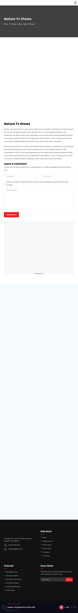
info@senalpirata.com (15, 549)
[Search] (71, 2)
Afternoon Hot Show (13, 579)
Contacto (46, 556)
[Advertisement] (39, 52)
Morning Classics (12, 576)
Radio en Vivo (48, 541)
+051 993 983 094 (14, 545)
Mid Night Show (11, 572)
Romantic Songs (12, 583)
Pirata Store (47, 548)
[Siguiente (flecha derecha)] (74, 306)
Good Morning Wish (13, 586)
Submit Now (11, 215)
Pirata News (47, 545)
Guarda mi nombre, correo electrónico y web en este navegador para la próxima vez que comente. (37, 183)
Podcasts (46, 552)
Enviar (69, 580)
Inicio (44, 537)
